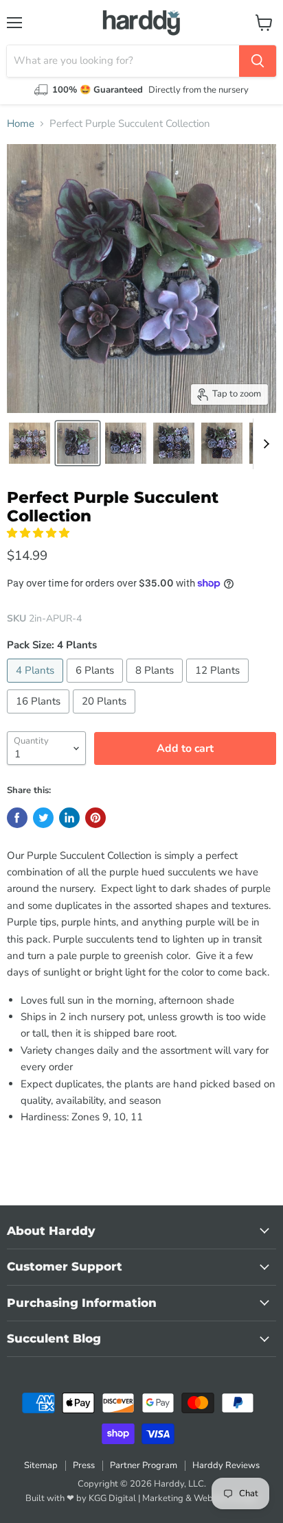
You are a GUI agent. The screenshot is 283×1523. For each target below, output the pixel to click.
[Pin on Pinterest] (95, 817)
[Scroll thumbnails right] (264, 443)
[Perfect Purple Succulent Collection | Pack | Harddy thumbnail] (30, 443)
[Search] (257, 61)
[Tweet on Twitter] (43, 817)
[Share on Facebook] (17, 817)
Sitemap (41, 1465)
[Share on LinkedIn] (69, 817)
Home (20, 124)
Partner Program (143, 1465)
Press (84, 1465)
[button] (39, 533)
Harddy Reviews (226, 1465)
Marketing (162, 1498)
